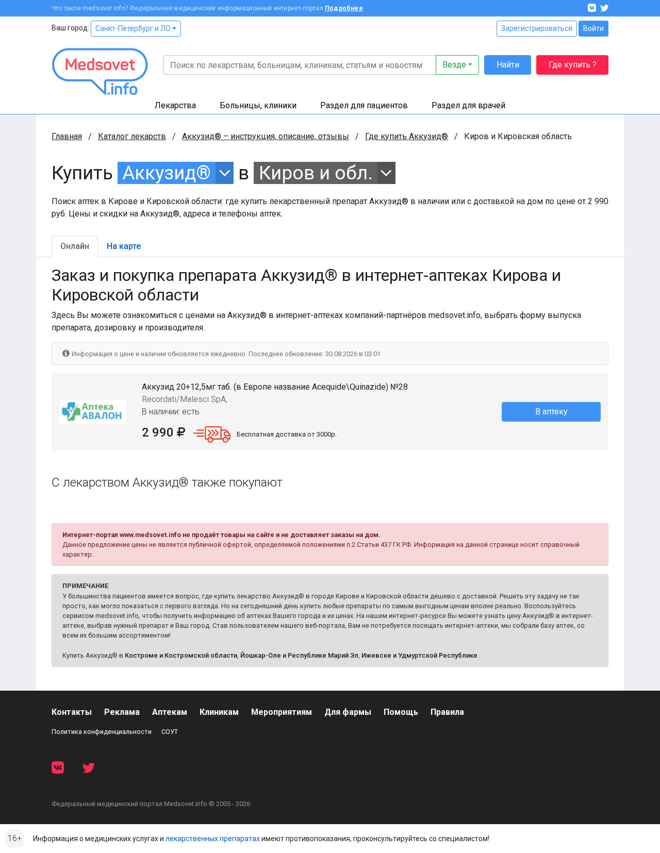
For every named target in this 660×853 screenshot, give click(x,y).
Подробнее (344, 8)
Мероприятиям (281, 712)
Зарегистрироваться (536, 28)
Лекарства (175, 105)
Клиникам (219, 712)
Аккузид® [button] (166, 173)
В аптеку (551, 411)
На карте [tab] (124, 246)
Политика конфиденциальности (102, 731)
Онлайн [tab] (74, 246)
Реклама (122, 712)
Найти (508, 65)
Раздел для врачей (468, 105)
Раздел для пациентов (364, 105)
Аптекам (169, 712)
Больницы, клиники (258, 105)
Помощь (401, 712)
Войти (593, 28)
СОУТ (169, 731)
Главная (67, 136)
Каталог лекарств (132, 136)
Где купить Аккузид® (406, 136)
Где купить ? (573, 65)
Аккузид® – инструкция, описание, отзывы (265, 136)
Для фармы (347, 712)
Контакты (72, 712)
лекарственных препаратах (213, 838)
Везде (454, 65)
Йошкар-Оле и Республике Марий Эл (299, 655)
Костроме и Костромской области (181, 655)
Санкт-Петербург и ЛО (133, 28)
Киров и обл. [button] (316, 173)
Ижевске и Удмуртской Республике (419, 655)
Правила (447, 712)
